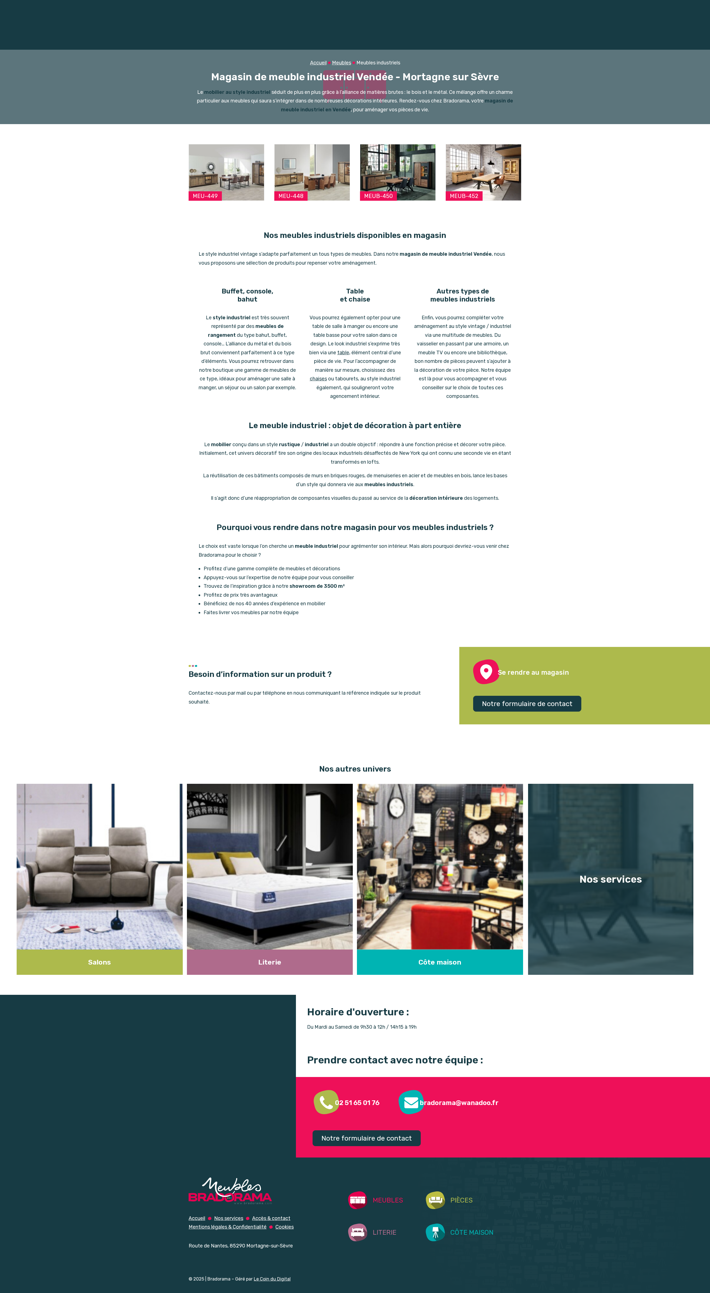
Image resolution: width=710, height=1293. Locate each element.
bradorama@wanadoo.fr (459, 1103)
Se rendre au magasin (533, 672)
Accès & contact (271, 1218)
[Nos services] (608, 879)
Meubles (213, 39)
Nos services (443, 7)
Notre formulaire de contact (527, 704)
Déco (498, 39)
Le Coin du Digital (272, 1279)
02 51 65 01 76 (357, 1103)
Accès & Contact (494, 7)
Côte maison (440, 962)
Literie (443, 39)
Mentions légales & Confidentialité (228, 1227)
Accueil (404, 7)
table (343, 353)
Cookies (284, 1227)
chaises (318, 379)
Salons (273, 39)
